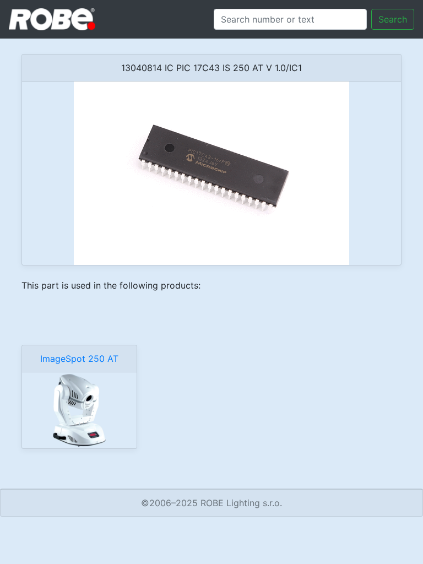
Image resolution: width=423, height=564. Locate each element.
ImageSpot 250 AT (79, 358)
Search (392, 19)
